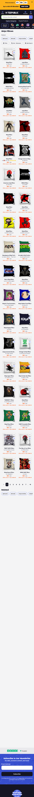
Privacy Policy (21, 778)
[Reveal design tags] (14, 59)
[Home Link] (11, 13)
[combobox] (15, 17)
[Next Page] (30, 484)
